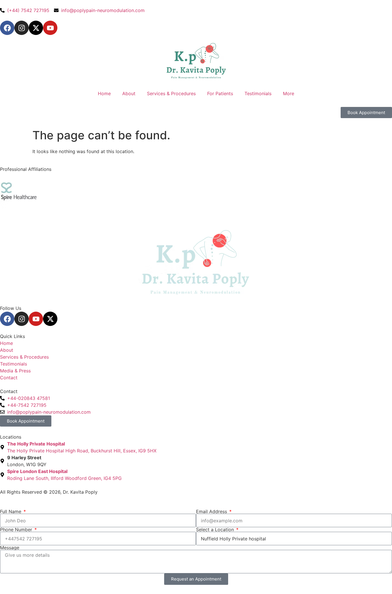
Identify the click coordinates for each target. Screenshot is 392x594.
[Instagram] (21, 28)
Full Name (11, 511)
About (128, 93)
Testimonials (257, 93)
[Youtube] (50, 28)
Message (9, 547)
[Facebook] (7, 28)
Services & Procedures (171, 93)
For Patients (220, 93)
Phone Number (17, 529)
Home (104, 93)
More (288, 93)
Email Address (212, 511)
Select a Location (215, 529)
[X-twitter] (36, 28)
